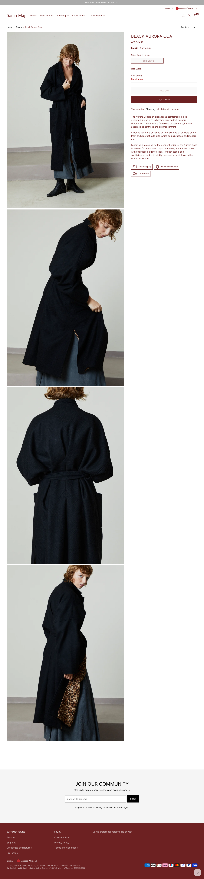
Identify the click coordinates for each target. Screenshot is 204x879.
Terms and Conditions (66, 847)
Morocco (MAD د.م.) (187, 8)
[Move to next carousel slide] (194, 759)
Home (9, 27)
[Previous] (76, 2)
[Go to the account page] (189, 15)
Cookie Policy (61, 837)
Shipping (150, 109)
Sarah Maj (26, 865)
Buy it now (164, 100)
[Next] (127, 2)
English (168, 8)
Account (11, 837)
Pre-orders (13, 853)
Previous (185, 27)
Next (195, 27)
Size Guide (136, 69)
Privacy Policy (61, 842)
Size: (140, 55)
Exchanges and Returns (19, 847)
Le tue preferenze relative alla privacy (112, 831)
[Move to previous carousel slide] (187, 759)
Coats (19, 27)
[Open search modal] (183, 15)
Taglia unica (147, 60)
